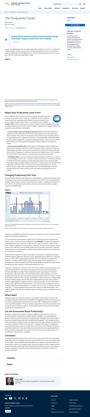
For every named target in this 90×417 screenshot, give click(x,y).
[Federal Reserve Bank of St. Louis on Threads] (26, 399)
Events (52, 409)
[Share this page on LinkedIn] (19, 28)
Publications (13, 12)
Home (6, 12)
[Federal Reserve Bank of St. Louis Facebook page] (22, 399)
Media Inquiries (71, 57)
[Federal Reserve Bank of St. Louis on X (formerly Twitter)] (15, 399)
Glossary (11, 358)
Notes (10, 364)
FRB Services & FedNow (75, 409)
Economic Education (72, 59)
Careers (53, 406)
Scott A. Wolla (10, 24)
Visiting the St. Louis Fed (57, 412)
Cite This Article (75, 25)
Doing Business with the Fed (76, 406)
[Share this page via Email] (21, 28)
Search (80, 4)
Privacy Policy (72, 403)
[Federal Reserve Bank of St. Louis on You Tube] (10, 399)
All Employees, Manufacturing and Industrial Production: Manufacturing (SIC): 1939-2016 (35, 105)
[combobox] (65, 4)
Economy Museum (73, 412)
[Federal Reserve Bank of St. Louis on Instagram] (19, 399)
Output (68, 20)
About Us (53, 400)
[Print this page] (24, 28)
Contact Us (54, 403)
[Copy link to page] (26, 28)
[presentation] (40, 8)
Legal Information (73, 400)
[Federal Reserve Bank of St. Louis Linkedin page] (6, 399)
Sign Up (8, 411)
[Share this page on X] (18, 28)
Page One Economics (22, 12)
